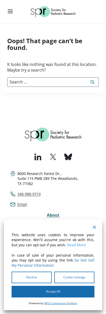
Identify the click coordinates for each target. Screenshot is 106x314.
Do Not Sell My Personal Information (53, 263)
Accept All (53, 291)
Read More (76, 244)
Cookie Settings (74, 277)
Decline (31, 277)
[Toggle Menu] (10, 11)
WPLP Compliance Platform (60, 303)
